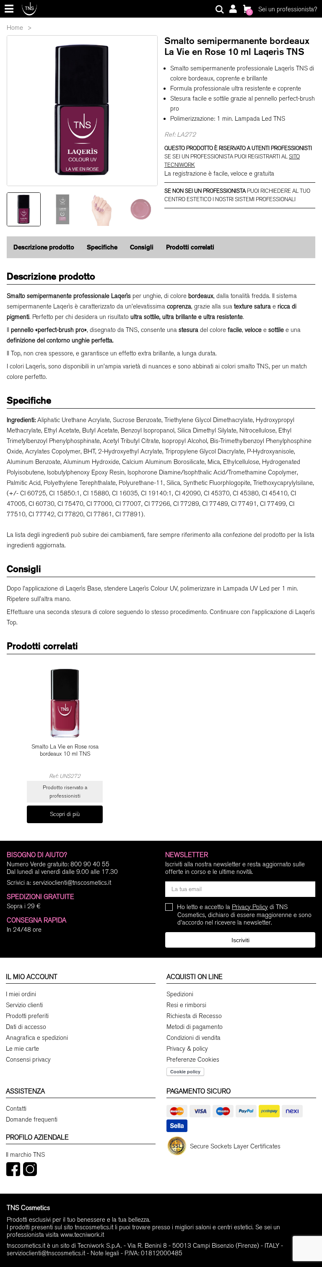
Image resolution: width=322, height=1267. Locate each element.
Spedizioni (179, 994)
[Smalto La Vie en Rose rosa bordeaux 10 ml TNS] (65, 703)
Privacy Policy (250, 907)
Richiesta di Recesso (194, 1016)
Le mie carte (22, 1048)
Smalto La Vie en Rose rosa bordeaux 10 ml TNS (65, 750)
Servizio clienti (24, 1005)
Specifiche (102, 247)
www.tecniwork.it (82, 1234)
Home (15, 27)
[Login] (232, 9)
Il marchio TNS (25, 1154)
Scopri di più (65, 814)
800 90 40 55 (89, 864)
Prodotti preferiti (27, 1016)
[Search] (219, 9)
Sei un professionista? (287, 9)
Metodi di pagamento (194, 1027)
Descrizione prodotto (43, 247)
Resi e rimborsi (186, 1005)
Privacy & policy (187, 1048)
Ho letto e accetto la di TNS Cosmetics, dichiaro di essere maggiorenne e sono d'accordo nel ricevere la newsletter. (244, 914)
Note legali (105, 1253)
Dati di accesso (26, 1027)
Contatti (16, 1108)
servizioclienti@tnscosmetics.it (72, 882)
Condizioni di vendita (193, 1038)
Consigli (141, 247)
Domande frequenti (31, 1119)
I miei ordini (21, 994)
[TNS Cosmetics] (29, 8)
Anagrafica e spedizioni (37, 1038)
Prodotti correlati (190, 247)
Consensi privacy (28, 1059)
